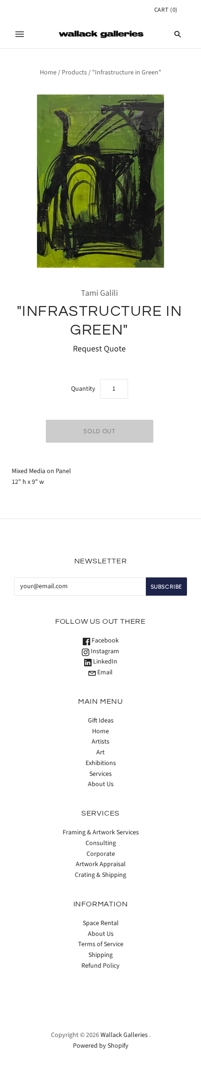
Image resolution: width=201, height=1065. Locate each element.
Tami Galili (99, 293)
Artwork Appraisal (101, 864)
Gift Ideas (101, 720)
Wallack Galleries (124, 1035)
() (166, 10)
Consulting (101, 843)
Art (100, 752)
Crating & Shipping (100, 875)
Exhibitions (101, 763)
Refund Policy (100, 965)
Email (104, 672)
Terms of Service (100, 944)
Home (48, 72)
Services (100, 774)
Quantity (83, 389)
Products (74, 72)
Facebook (104, 640)
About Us (101, 784)
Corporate (100, 854)
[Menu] (19, 34)
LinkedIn (104, 661)
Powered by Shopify (101, 1045)
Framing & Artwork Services (101, 832)
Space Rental (101, 923)
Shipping (100, 955)
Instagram (104, 651)
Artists (100, 741)
